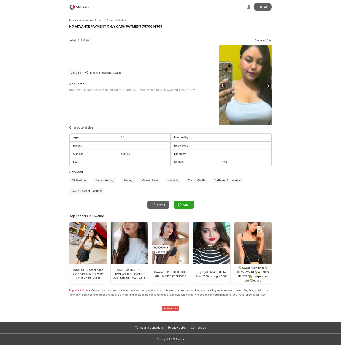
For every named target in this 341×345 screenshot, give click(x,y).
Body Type (181, 145)
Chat (186, 204)
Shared (179, 162)
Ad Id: (80, 40)
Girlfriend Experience (228, 180)
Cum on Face (150, 180)
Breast (77, 145)
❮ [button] (222, 85)
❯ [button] (268, 85)
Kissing (127, 180)
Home (72, 20)
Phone (161, 204)
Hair (76, 162)
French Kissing (104, 180)
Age (76, 137)
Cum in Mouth (196, 180)
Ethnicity (180, 153)
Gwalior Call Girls (116, 20)
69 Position (79, 180)
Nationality (181, 137)
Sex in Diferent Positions (87, 191)
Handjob (173, 180)
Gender (78, 153)
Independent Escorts (91, 20)
